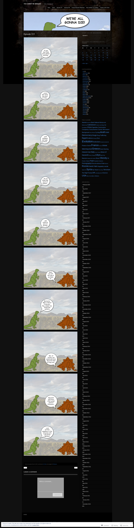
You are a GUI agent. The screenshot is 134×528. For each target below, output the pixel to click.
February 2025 (86, 184)
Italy (93, 152)
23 (99, 57)
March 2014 (86, 342)
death (102, 132)
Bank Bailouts (95, 122)
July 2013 (85, 375)
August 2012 (86, 421)
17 (103, 55)
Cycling (97, 132)
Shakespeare (55, 464)
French (100, 145)
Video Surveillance (91, 176)
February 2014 (86, 346)
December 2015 (87, 255)
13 (87, 55)
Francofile (85, 83)
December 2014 (87, 305)
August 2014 (86, 321)
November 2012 (87, 408)
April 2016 (85, 247)
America (89, 122)
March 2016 (86, 251)
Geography (85, 84)
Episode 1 (85, 35)
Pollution (88, 161)
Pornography (86, 163)
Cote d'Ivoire (92, 132)
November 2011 (87, 458)
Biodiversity (84, 125)
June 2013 (85, 379)
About (53, 7)
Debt (107, 132)
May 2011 (85, 483)
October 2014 (86, 313)
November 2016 (87, 226)
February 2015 (86, 296)
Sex (84, 104)
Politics (84, 99)
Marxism (84, 158)
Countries (85, 78)
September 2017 (87, 193)
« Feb (83, 63)
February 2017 (86, 218)
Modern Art (90, 158)
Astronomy (85, 73)
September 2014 (87, 317)
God (90, 149)
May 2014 (85, 334)
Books (84, 74)
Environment (86, 81)
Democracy (87, 135)
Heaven (85, 152)
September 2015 (87, 267)
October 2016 (86, 230)
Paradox (84, 161)
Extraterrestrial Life (104, 142)
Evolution (87, 141)
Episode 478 (67, 7)
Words (84, 114)
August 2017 (86, 197)
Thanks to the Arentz (104, 7)
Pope (92, 161)
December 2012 (87, 404)
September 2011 (87, 466)
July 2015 (85, 276)
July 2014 (85, 325)
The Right (85, 173)
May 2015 (85, 284)
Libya (97, 155)
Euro (98, 138)
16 (99, 55)
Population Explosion (98, 161)
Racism (106, 163)
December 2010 (87, 504)
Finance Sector (86, 145)
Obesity (103, 158)
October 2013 (86, 363)
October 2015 (86, 263)
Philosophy (85, 97)
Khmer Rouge (92, 155)
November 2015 (87, 259)
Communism (102, 127)
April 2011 (85, 487)
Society (84, 106)
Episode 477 (59, 7)
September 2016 (87, 234)
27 (87, 60)
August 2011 (86, 470)
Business (85, 76)
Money (84, 94)
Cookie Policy (35, 525)
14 (91, 55)
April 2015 (85, 288)
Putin (102, 163)
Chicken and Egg (100, 125)
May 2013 (85, 383)
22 (95, 57)
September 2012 (87, 417)
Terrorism (106, 170)
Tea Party (101, 169)
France (95, 145)
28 (91, 60)
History (84, 86)
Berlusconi (103, 122)
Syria (89, 169)
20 (87, 57)
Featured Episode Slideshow (78, 7)
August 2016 (86, 238)
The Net (85, 109)
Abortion (84, 122)
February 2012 (86, 446)
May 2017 (85, 205)
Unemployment (98, 173)
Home (49, 7)
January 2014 (86, 350)
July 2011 (85, 475)
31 (103, 60)
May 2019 (85, 189)
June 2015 (85, 280)
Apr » (87, 63)
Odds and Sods (86, 96)
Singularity (101, 166)
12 (83, 55)
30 (99, 60)
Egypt (84, 138)
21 (91, 57)
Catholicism (91, 125)
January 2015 (86, 301)
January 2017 (86, 222)
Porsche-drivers (96, 163)
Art (83, 71)
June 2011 (85, 479)
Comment (57, 494)
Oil (108, 158)
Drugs (94, 135)
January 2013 (86, 400)
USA (84, 175)
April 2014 (85, 338)
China (89, 127)
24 (103, 57)
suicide (106, 166)
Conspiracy (85, 129)
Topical (84, 111)
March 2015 (86, 292)
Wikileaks (97, 176)
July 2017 (85, 201)
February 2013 (86, 396)
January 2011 (86, 500)
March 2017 (86, 213)
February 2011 (86, 495)
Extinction (96, 142)
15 (95, 55)
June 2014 (85, 330)
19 (83, 57)
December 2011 (87, 454)
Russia (85, 166)
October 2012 (86, 412)
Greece (96, 148)
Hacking (106, 149)
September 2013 (87, 367)
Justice (84, 88)
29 (95, 60)
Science (85, 102)
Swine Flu (84, 169)
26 (83, 60)
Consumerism (93, 129)
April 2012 (85, 437)
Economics (85, 79)
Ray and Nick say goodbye (92, 7)
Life (43, 464)
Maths (45, 464)
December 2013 (87, 354)
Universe (105, 173)
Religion (85, 101)
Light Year (103, 155)
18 (107, 55)
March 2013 (86, 392)
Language (85, 89)
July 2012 (85, 425)
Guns (101, 149)
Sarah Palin (93, 166)
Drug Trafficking (101, 135)
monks (94, 158)
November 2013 (87, 359)
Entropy (95, 138)
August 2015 (86, 271)
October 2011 (86, 462)
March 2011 (86, 491)
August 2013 (86, 371)
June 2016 (85, 242)
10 (103, 52)
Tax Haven (95, 169)
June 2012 (85, 429)
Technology (85, 107)
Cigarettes (95, 127)
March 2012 (86, 442)
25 (107, 57)
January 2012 (86, 450)
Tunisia (90, 173)
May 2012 (85, 433)
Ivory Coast (97, 152)
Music (98, 158)
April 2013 (85, 388)
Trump (84, 112)
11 (107, 52)
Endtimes (90, 138)
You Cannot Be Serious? (32, 4)
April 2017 (85, 209)
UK (93, 173)
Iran (89, 152)
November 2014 (87, 309)
